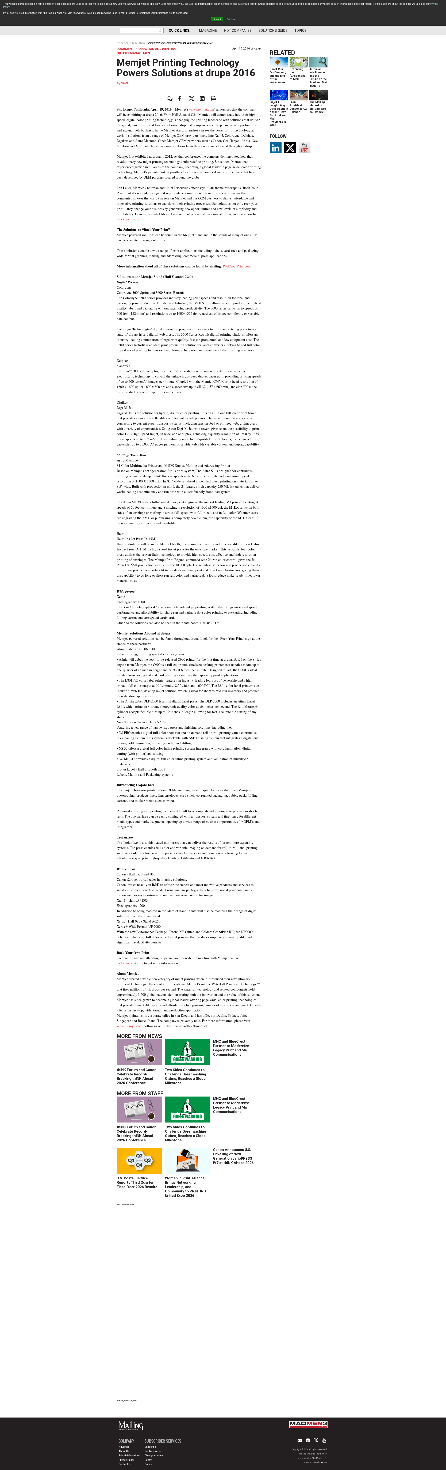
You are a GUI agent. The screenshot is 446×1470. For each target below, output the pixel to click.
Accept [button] (217, 19)
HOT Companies (238, 30)
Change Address (154, 1455)
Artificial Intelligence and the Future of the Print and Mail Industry (318, 77)
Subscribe (150, 1446)
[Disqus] (189, 1257)
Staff (124, 83)
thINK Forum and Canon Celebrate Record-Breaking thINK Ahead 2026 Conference (136, 1076)
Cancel (148, 1464)
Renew (148, 1459)
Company (126, 1441)
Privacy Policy (126, 1459)
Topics (300, 30)
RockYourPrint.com (237, 266)
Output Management (134, 53)
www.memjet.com (201, 109)
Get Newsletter (153, 1451)
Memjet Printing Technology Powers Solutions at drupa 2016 (186, 67)
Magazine (208, 30)
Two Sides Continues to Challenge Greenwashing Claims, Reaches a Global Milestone (185, 1076)
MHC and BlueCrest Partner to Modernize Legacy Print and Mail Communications (231, 1048)
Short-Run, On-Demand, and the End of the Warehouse (278, 75)
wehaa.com (321, 1462)
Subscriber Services (163, 1441)
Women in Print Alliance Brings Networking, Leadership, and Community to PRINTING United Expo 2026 (185, 1187)
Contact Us (125, 1464)
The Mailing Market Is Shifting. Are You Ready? (317, 107)
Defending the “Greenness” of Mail (298, 74)
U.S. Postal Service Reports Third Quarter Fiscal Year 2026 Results (137, 1182)
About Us (124, 1451)
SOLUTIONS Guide (273, 30)
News (155, 1036)
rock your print (128, 219)
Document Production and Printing (146, 49)
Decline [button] (231, 19)
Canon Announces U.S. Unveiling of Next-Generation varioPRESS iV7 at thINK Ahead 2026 (233, 1156)
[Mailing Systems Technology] (132, 1425)
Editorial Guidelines (129, 1455)
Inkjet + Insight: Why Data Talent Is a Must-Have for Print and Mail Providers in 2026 (279, 113)
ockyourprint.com (130, 963)
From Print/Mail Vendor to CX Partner (298, 107)
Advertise (124, 1446)
